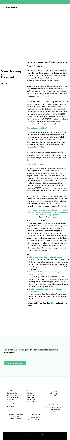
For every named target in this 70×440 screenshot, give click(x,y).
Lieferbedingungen (47, 435)
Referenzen (31, 399)
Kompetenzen (31, 395)
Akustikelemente (12, 397)
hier (52, 303)
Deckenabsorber (12, 393)
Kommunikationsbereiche (15, 404)
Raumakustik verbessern (35, 391)
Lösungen (30, 393)
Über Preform (31, 397)
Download (30, 402)
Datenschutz (22, 435)
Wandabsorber (11, 391)
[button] (64, 2)
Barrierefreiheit (33, 435)
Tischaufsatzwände (13, 395)
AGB (57, 435)
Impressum (11, 435)
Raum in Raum (11, 402)
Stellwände (10, 399)
